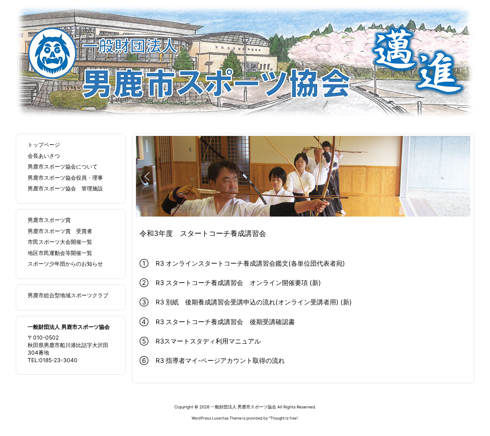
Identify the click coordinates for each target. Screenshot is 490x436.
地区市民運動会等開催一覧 (60, 253)
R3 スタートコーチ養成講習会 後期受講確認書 (225, 322)
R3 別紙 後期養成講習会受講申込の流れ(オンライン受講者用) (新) (254, 302)
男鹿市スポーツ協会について (63, 166)
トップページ (44, 144)
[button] (147, 176)
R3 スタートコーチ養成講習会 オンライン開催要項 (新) (238, 282)
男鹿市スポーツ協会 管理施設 (65, 188)
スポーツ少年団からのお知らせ (65, 263)
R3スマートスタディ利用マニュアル (208, 341)
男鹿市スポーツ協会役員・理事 (65, 177)
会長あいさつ (44, 155)
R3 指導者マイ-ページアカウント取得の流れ (220, 360)
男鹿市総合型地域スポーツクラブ (68, 295)
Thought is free (283, 418)
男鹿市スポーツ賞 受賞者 (60, 231)
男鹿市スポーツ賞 (49, 220)
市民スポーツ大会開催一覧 (60, 241)
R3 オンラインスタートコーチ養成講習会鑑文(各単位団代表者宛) (250, 263)
